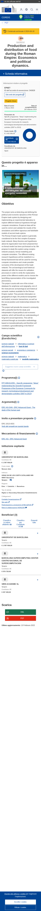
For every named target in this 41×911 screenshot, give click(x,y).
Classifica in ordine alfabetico (6, 522)
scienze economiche (10, 353)
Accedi (21, 9)
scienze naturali (8, 344)
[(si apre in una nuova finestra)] (9, 8)
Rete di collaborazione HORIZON (16, 508)
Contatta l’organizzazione (13, 499)
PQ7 (6, 23)
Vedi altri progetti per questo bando (15, 426)
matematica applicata (10, 359)
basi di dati (23, 346)
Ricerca (31, 9)
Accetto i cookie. (20, 902)
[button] (26, 9)
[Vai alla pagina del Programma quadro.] (20, 39)
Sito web (8, 502)
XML (22, 612)
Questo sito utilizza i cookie (15, 894)
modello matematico (30, 359)
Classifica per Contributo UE (21, 523)
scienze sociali (7, 350)
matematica (22, 357)
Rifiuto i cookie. (20, 907)
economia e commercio (26, 350)
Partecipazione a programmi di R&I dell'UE (19, 505)
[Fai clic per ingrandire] (37, 533)
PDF (22, 618)
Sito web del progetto (13, 95)
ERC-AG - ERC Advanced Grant (14, 439)
